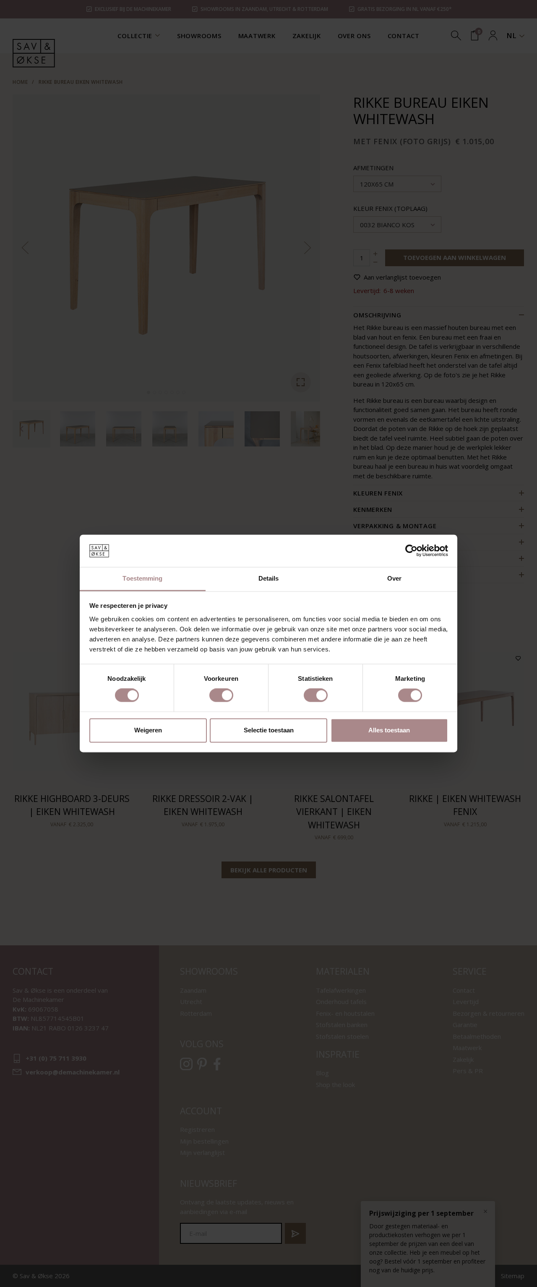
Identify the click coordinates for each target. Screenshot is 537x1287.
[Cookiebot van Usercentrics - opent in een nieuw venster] (411, 551)
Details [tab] (268, 578)
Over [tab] (394, 578)
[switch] (221, 695)
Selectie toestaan (269, 730)
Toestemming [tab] (142, 578)
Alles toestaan (389, 730)
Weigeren (148, 730)
